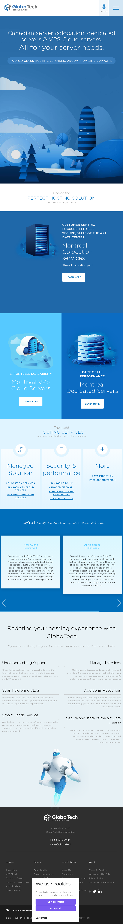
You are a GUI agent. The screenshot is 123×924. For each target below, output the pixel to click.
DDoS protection (61, 498)
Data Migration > (16, 155)
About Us (66, 870)
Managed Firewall (61, 487)
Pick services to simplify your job (39, 107)
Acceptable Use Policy (100, 874)
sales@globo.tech (60, 844)
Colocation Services (20, 483)
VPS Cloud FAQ (13, 886)
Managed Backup (61, 483)
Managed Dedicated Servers (20, 496)
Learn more (73, 277)
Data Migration (41, 870)
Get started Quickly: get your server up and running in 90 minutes (62, 113)
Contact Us (67, 874)
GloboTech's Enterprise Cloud (36, 94)
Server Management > (20, 146)
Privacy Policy (96, 878)
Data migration (102, 476)
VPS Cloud (11, 874)
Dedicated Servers (15, 878)
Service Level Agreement (101, 882)
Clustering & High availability (61, 493)
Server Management (44, 874)
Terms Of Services (98, 870)
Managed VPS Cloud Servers (20, 488)
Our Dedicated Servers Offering (37, 100)
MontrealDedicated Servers (92, 387)
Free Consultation (102, 480)
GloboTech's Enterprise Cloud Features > (34, 136)
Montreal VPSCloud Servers (30, 385)
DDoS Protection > (18, 151)
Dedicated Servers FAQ (17, 882)
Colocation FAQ (13, 890)
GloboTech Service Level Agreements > (32, 141)
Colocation (11, 870)
